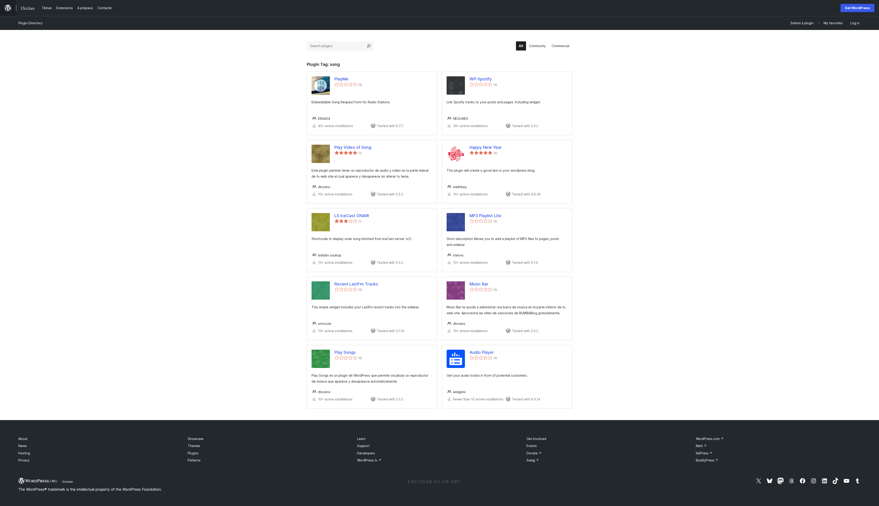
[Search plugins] (368, 46)
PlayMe (341, 79)
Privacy (24, 460)
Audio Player (481, 352)
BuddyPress (707, 460)
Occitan (67, 481)
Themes (194, 446)
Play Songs (345, 352)
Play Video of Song (352, 147)
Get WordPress (857, 8)
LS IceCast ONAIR (351, 215)
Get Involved (536, 439)
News (22, 446)
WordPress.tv (369, 460)
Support (363, 446)
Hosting (24, 453)
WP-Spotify (480, 79)
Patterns (194, 460)
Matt (701, 446)
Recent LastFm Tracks (356, 284)
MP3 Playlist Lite (485, 215)
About (22, 439)
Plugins (193, 453)
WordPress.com (710, 439)
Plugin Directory (30, 23)
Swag (532, 460)
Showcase (195, 439)
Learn (361, 439)
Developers (366, 453)
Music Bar (478, 284)
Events (531, 446)
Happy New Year (485, 147)
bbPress (704, 453)
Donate (534, 453)
